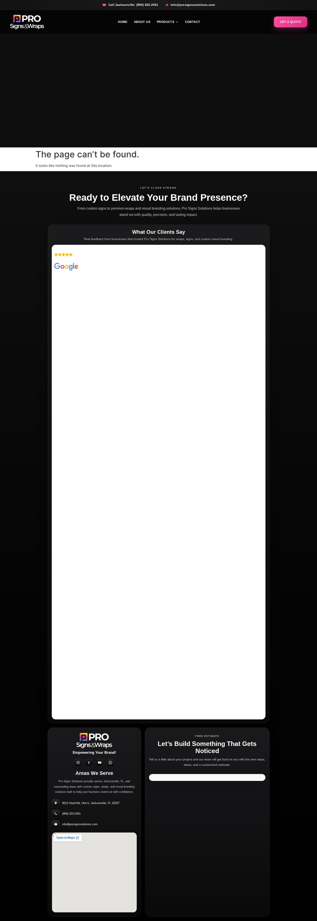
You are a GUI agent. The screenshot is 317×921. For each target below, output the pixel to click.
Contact (192, 22)
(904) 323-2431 (71, 813)
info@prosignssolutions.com (79, 824)
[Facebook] (89, 762)
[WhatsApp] (110, 762)
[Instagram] (78, 762)
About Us (142, 22)
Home (122, 22)
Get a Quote (290, 22)
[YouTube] (99, 762)
